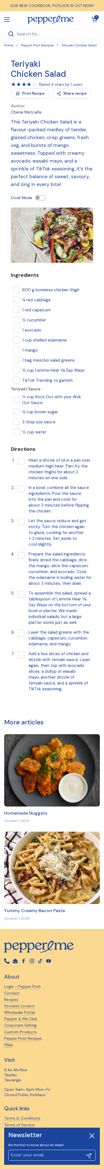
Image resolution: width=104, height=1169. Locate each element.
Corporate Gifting (20, 1025)
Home (8, 45)
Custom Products (20, 1031)
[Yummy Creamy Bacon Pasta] (52, 868)
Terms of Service (19, 1124)
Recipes (11, 999)
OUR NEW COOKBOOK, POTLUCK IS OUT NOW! (52, 6)
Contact (11, 993)
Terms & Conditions (22, 1118)
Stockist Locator (19, 1005)
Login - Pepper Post (22, 986)
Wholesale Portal (19, 1012)
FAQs (8, 1044)
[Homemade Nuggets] (52, 770)
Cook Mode (21, 197)
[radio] (13, 84)
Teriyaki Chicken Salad (38, 68)
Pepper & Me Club (20, 1018)
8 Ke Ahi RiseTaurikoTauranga (15, 1074)
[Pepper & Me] (50, 19)
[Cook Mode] (40, 198)
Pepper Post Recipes (37, 45)
